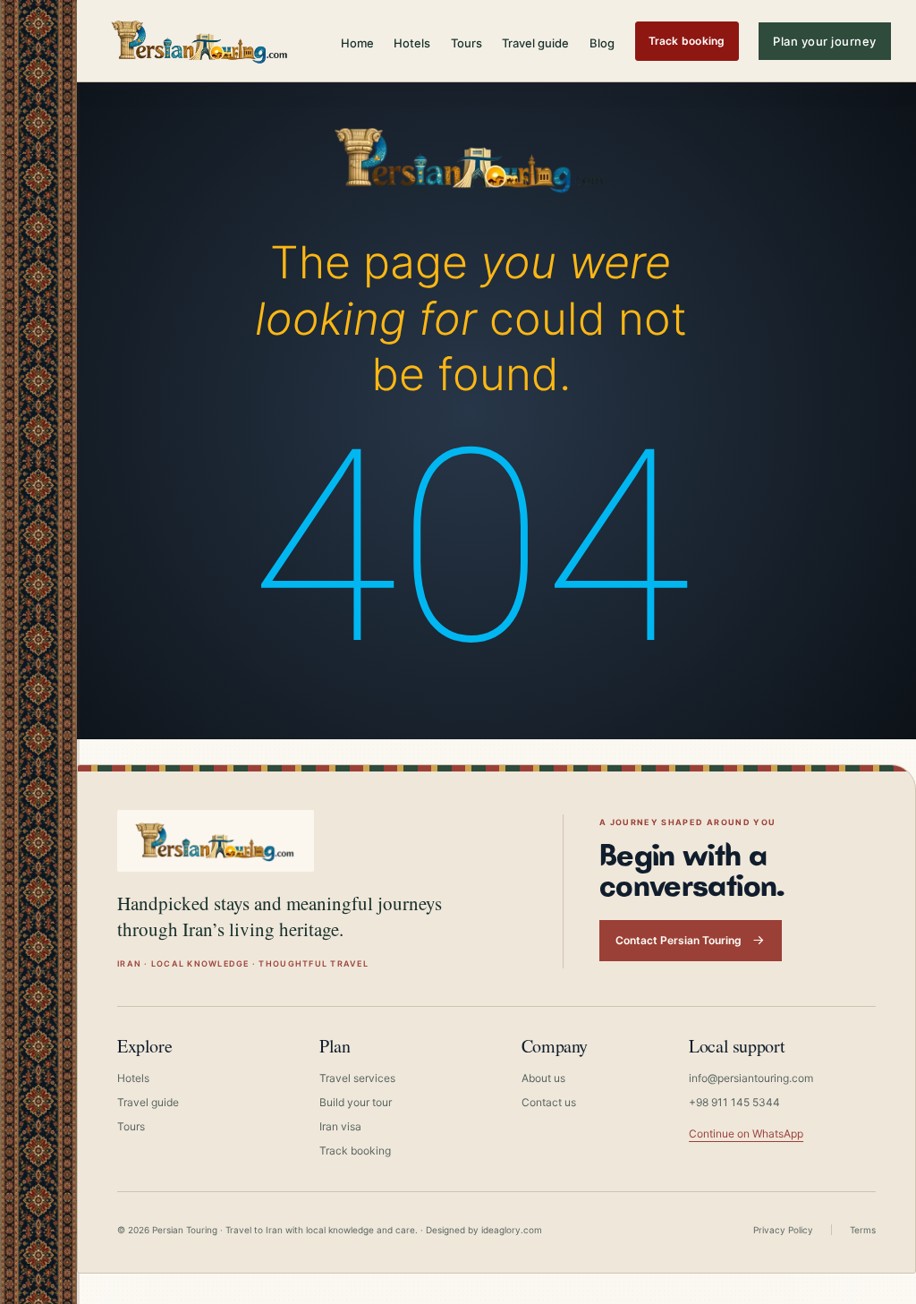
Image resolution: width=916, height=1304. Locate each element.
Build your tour (355, 1102)
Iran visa (340, 1126)
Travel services (357, 1078)
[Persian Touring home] (200, 40)
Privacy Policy (783, 1229)
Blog (602, 43)
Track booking (687, 40)
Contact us (549, 1102)
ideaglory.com (511, 1229)
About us (543, 1078)
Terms (863, 1229)
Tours (466, 43)
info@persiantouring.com (751, 1078)
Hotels (412, 43)
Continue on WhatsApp (746, 1133)
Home (357, 43)
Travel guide (535, 43)
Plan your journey (825, 41)
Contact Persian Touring (678, 940)
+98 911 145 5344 (734, 1102)
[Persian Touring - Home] (470, 155)
